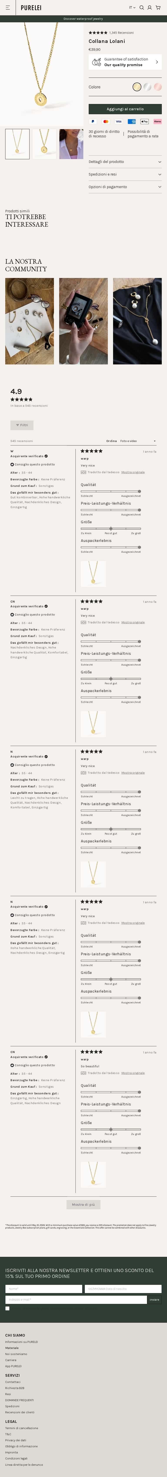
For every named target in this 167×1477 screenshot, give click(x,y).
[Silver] (147, 87)
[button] (111, 32)
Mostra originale (133, 472)
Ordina (112, 441)
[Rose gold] (158, 87)
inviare (154, 1300)
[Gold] (137, 87)
